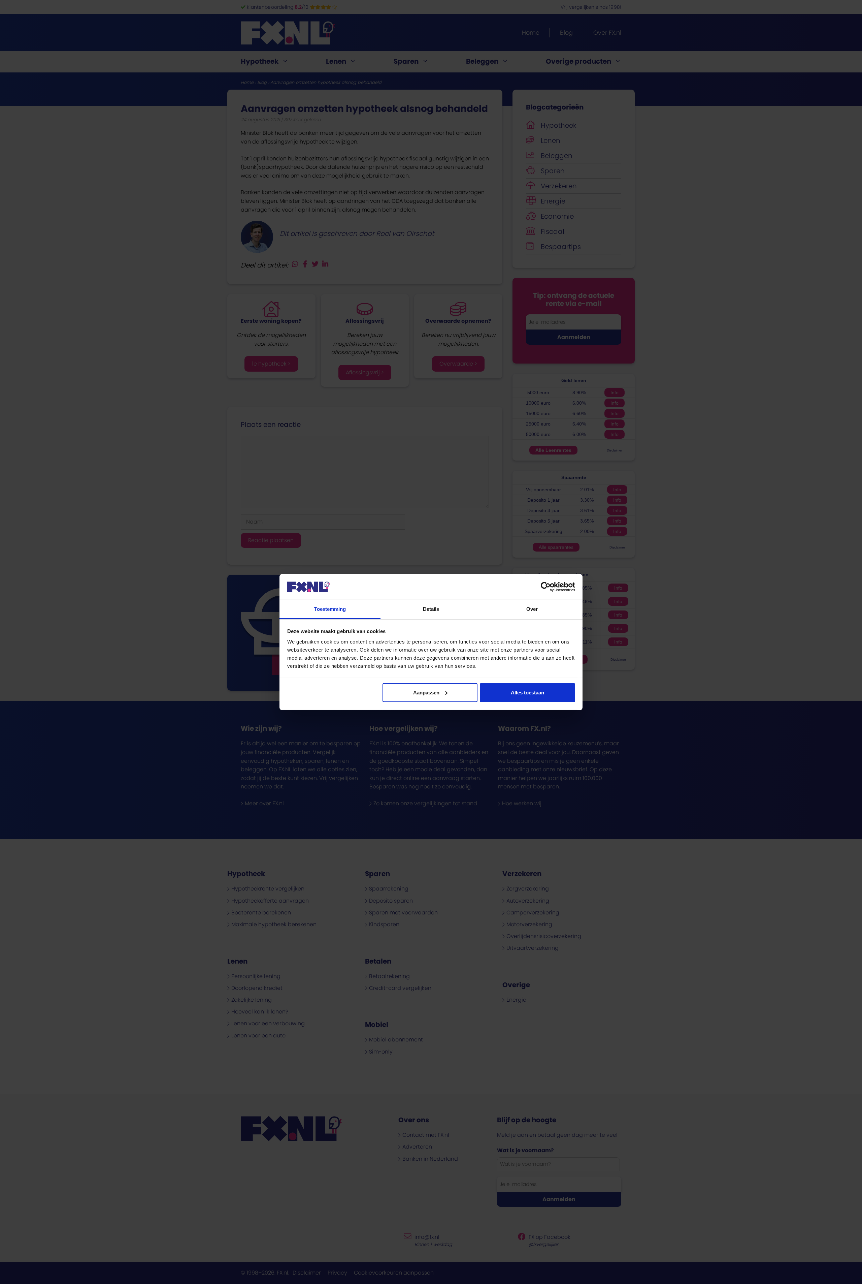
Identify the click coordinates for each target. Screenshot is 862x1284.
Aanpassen (426, 692)
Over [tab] (532, 609)
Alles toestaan (527, 692)
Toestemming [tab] (330, 609)
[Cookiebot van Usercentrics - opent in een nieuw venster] (545, 587)
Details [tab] (431, 609)
